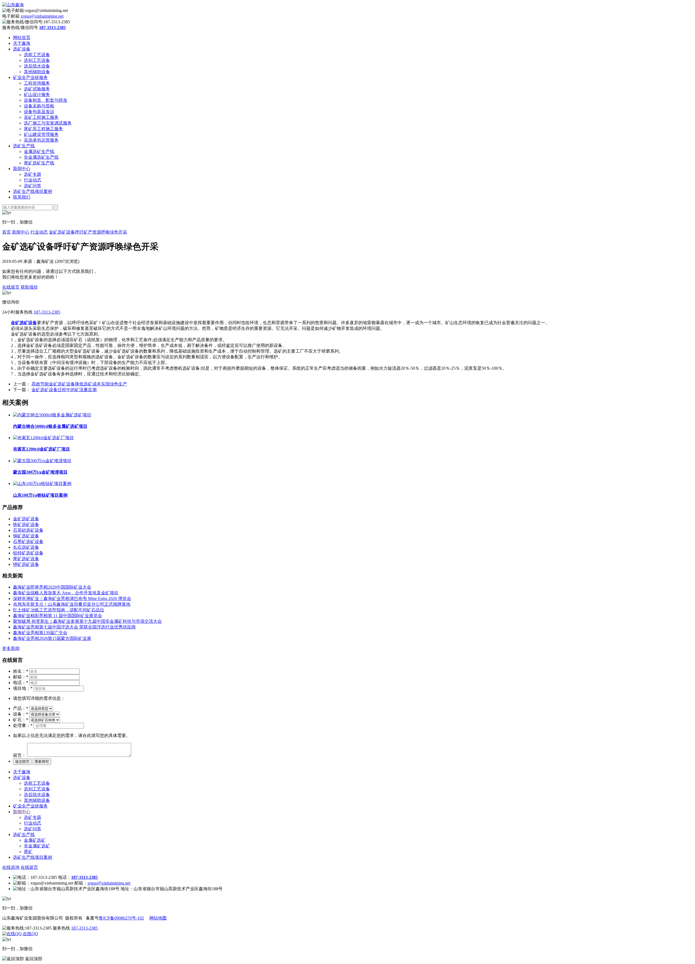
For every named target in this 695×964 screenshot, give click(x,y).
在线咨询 (11, 867)
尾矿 (28, 851)
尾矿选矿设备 (26, 558)
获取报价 (29, 287)
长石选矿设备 (26, 547)
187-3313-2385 (47, 312)
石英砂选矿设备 (28, 530)
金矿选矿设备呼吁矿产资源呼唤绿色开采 (88, 232)
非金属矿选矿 (37, 846)
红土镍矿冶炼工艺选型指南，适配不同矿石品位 (58, 610)
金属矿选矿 (35, 840)
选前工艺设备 (37, 54)
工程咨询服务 (37, 83)
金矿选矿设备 (26, 518)
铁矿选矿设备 (26, 524)
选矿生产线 (24, 145)
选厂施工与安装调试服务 (48, 123)
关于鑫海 (21, 43)
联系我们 (21, 197)
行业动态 (32, 180)
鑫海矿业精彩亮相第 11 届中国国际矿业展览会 (57, 615)
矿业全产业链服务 (30, 77)
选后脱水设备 (37, 66)
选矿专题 (32, 174)
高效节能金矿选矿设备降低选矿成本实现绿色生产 (79, 384)
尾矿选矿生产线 (39, 163)
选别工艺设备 (37, 60)
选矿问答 (32, 185)
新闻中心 (21, 168)
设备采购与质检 (39, 106)
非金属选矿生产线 (41, 157)
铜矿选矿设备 (26, 536)
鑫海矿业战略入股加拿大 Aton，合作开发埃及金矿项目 (65, 592)
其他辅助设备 (37, 71)
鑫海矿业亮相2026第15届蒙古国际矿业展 (52, 638)
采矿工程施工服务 (41, 117)
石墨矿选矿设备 (28, 541)
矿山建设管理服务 (41, 134)
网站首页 (21, 37)
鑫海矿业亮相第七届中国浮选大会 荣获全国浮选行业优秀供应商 (74, 627)
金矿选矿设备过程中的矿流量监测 (64, 389)
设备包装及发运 (39, 111)
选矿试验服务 (37, 89)
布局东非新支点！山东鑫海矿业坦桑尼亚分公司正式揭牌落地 (71, 604)
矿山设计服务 (37, 94)
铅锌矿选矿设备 (28, 553)
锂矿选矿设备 (26, 564)
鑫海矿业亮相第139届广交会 (40, 632)
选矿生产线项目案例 (32, 191)
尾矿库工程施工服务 (43, 128)
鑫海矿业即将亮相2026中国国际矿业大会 (52, 587)
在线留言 (11, 287)
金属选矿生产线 (39, 151)
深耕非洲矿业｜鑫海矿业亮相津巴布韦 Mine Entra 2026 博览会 (72, 598)
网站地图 (158, 918)
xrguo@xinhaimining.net (42, 16)
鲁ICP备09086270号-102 (121, 918)
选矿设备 (21, 49)
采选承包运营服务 (41, 140)
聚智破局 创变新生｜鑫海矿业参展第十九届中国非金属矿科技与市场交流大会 (87, 621)
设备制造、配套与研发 (45, 100)
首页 (6, 232)
